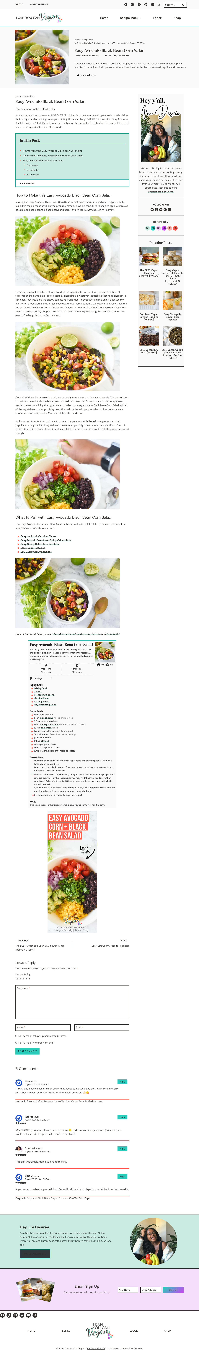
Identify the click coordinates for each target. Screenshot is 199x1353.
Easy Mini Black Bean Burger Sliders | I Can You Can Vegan (59, 1198)
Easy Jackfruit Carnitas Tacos (38, 536)
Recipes (77, 39)
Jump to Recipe (87, 75)
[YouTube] (132, 4)
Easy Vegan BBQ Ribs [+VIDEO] (149, 351)
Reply (122, 1081)
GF (147, 228)
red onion (46, 727)
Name (21, 1027)
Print (103, 664)
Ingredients (32, 170)
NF (158, 228)
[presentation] (149, 256)
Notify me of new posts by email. (36, 1042)
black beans (46, 717)
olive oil (45, 740)
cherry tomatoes (49, 724)
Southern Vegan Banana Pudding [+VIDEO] (149, 317)
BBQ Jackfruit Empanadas (36, 551)
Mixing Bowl (40, 688)
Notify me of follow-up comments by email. (42, 1036)
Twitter (95, 634)
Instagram (83, 634)
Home (104, 18)
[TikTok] (126, 4)
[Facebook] (139, 4)
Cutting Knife (41, 698)
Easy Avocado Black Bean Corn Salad (43, 160)
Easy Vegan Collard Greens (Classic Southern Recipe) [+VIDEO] (172, 354)
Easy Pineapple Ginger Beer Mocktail (172, 317)
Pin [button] (111, 664)
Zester (37, 691)
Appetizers (88, 39)
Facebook (112, 634)
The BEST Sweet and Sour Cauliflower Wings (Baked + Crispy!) (39, 945)
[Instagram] (153, 4)
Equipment (32, 165)
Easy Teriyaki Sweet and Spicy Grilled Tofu (46, 540)
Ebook (157, 18)
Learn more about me (161, 191)
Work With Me (39, 4)
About (19, 4)
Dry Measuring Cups (45, 704)
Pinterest (70, 634)
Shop (177, 18)
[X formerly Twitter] (159, 4)
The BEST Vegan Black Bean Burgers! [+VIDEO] (149, 273)
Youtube (58, 634)
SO (175, 228)
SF (170, 228)
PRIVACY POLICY (96, 1348)
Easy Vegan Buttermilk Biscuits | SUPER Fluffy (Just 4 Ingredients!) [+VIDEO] (172, 277)
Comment (23, 988)
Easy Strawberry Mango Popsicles (110, 943)
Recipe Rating (23, 974)
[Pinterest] (146, 4)
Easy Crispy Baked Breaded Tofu (40, 544)
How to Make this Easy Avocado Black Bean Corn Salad (52, 150)
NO (164, 228)
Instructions (33, 174)
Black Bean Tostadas (33, 548)
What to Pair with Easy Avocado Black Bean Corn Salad (53, 155)
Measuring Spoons (44, 694)
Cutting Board (41, 701)
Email (79, 1027)
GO (153, 228)
